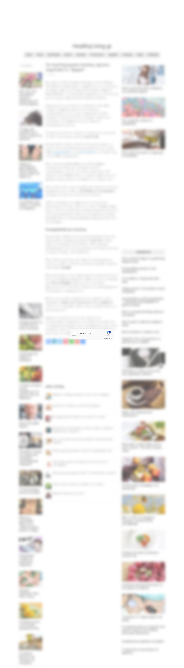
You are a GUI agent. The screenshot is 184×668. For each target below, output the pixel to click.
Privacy (106, 338)
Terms (110, 338)
